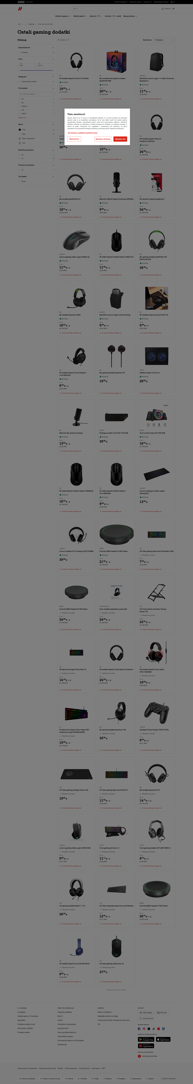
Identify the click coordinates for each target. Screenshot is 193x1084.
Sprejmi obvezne (103, 139)
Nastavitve (74, 139)
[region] (97, 126)
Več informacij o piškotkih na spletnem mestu (82, 133)
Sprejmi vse (120, 139)
